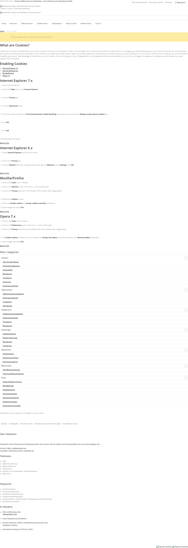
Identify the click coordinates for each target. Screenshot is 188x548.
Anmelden (168, 2)
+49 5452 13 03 (7, 1)
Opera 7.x (6, 76)
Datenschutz (7, 469)
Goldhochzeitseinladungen (12, 497)
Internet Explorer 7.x (10, 68)
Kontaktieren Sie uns (70, 424)
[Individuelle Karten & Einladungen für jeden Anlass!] (20, 6)
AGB (4, 461)
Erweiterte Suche (26, 424)
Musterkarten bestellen (11, 502)
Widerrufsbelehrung (9, 464)
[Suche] (185, 17)
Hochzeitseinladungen (10, 492)
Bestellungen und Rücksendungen (48, 424)
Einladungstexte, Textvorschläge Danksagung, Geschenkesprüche (27, 499)
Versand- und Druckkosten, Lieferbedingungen (19, 471)
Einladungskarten (9, 489)
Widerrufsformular (9, 466)
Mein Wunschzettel (156, 2)
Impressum (6, 474)
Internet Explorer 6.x (10, 71)
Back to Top (4, 143)
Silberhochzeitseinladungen (13, 494)
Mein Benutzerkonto (139, 2)
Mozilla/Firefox (8, 73)
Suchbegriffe (13, 424)
